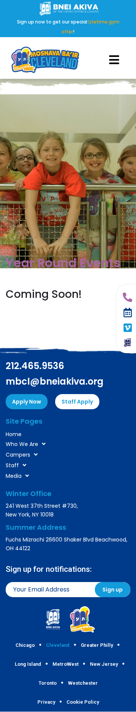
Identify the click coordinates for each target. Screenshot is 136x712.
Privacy (46, 702)
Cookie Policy (82, 702)
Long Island (28, 664)
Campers (18, 454)
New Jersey (104, 664)
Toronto (48, 683)
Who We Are (22, 444)
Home (14, 434)
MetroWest (66, 664)
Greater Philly (97, 645)
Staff (12, 465)
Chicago (25, 645)
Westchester (83, 683)
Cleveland (58, 645)
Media (14, 476)
